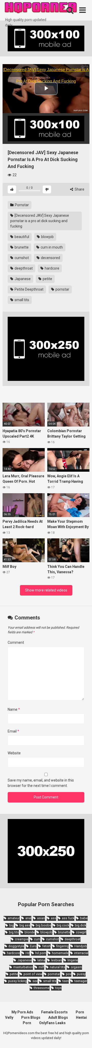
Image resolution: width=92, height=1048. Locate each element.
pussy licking (17, 981)
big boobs (43, 925)
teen (65, 981)
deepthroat (23, 268)
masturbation (23, 967)
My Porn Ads (22, 1012)
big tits (14, 932)
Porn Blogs (30, 1017)
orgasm (76, 967)
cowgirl (81, 932)
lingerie (72, 960)
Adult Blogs (58, 1017)
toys (58, 988)
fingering (62, 946)
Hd (28, 953)
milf (41, 967)
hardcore (51, 268)
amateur (14, 918)
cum (37, 939)
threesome (42, 988)
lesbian (56, 960)
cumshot (21, 258)
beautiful (21, 237)
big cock (63, 925)
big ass (24, 925)
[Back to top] (82, 1037)
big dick (80, 925)
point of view (33, 974)
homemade (60, 953)
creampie (21, 939)
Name (14, 709)
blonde (30, 932)
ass (53, 918)
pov (68, 974)
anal (28, 918)
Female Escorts (54, 1012)
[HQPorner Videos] (41, 8)
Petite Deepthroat (28, 289)
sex (35, 981)
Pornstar (21, 205)
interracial (81, 953)
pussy (81, 974)
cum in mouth (51, 247)
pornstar (62, 289)
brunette (21, 247)
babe (84, 918)
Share (79, 189)
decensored (50, 258)
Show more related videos (46, 590)
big (11, 925)
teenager (80, 981)
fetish (46, 946)
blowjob (47, 237)
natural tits (57, 967)
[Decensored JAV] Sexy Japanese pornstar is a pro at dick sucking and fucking (39, 220)
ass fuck (68, 918)
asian (41, 918)
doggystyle (16, 946)
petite (47, 279)
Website (14, 753)
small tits (21, 300)
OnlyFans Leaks (52, 1023)
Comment (16, 642)
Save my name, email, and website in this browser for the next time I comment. (41, 783)
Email (13, 731)
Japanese (22, 279)
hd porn (40, 953)
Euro (33, 946)
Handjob (80, 946)
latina (41, 960)
